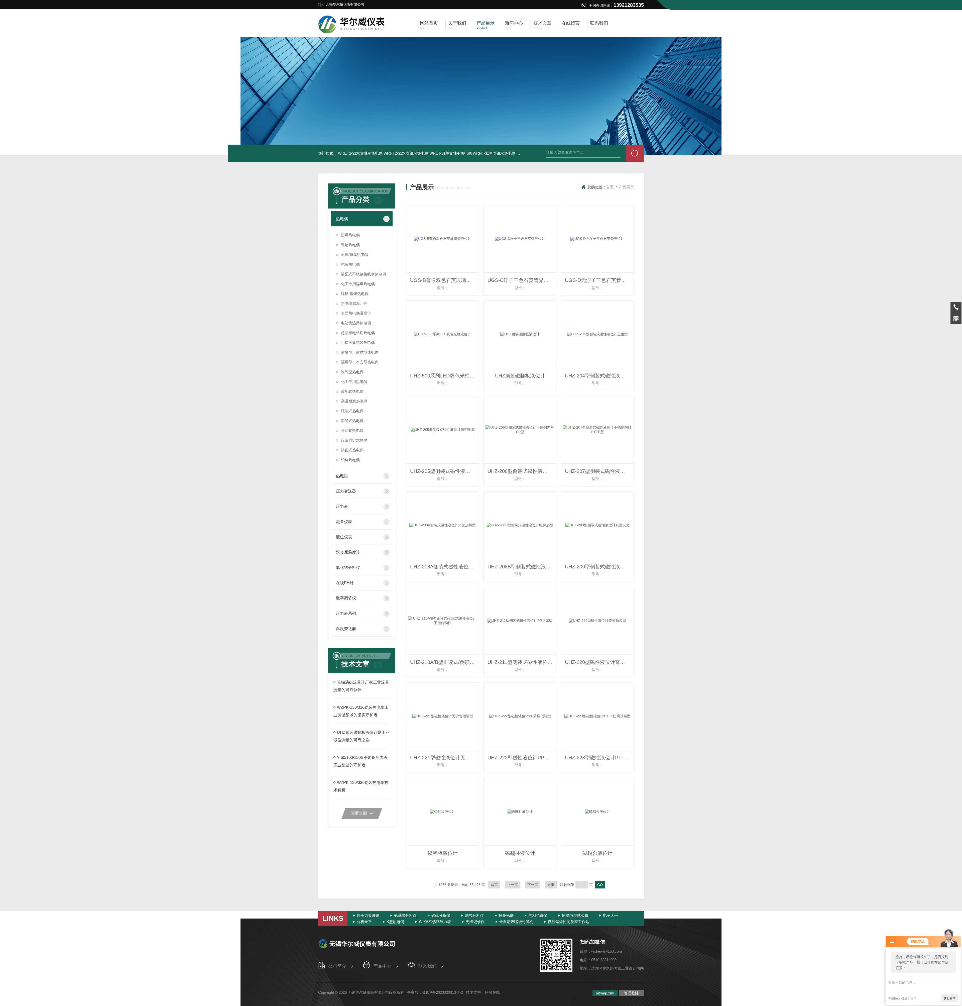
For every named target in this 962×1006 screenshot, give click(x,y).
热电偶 (342, 219)
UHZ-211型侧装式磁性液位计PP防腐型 (522, 662)
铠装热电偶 (350, 264)
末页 (550, 885)
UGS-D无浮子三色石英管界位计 (599, 280)
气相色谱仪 (537, 915)
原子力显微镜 (368, 915)
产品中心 (382, 966)
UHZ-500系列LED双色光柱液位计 (444, 375)
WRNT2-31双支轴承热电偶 (406, 153)
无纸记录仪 (475, 922)
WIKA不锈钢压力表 (435, 922)
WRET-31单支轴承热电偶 (450, 153)
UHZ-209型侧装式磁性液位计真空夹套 (599, 566)
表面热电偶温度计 (356, 313)
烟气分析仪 (474, 915)
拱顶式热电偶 (352, 450)
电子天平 (610, 915)
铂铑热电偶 (350, 460)
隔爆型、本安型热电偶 (360, 362)
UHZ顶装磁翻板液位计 (520, 375)
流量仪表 (344, 522)
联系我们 (427, 966)
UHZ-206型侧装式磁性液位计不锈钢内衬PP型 (522, 471)
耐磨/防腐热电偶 (354, 254)
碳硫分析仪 (440, 915)
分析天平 (364, 922)
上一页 (512, 885)
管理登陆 (631, 993)
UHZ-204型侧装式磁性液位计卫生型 (599, 375)
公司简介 (337, 966)
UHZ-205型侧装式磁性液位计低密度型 (444, 471)
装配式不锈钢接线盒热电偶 (363, 274)
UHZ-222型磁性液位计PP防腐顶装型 (522, 757)
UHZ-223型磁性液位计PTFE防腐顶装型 (599, 757)
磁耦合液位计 (597, 853)
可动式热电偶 (352, 430)
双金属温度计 (348, 552)
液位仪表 (344, 537)
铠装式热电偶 (352, 411)
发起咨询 (949, 998)
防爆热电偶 (350, 235)
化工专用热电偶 (354, 381)
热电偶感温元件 (354, 303)
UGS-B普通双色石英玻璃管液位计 (444, 280)
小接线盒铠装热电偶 (358, 342)
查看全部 (359, 813)
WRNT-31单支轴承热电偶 (494, 153)
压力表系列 (346, 613)
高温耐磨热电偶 (354, 401)
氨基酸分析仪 (405, 915)
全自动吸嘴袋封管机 (516, 922)
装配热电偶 (350, 245)
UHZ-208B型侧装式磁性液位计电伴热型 (522, 566)
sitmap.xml (605, 993)
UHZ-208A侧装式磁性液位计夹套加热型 (444, 566)
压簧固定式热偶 (354, 440)
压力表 (342, 506)
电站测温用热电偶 (356, 323)
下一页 (532, 885)
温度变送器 (346, 629)
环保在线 (492, 992)
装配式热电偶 (352, 391)
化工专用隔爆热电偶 (358, 284)
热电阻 (342, 476)
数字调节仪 (346, 598)
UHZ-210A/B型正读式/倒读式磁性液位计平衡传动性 (444, 662)
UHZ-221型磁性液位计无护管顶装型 (444, 757)
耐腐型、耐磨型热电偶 (360, 352)
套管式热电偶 (352, 421)
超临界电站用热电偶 (358, 333)
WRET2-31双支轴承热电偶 (360, 153)
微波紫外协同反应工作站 (568, 922)
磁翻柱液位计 (520, 853)
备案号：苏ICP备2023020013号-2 (435, 992)
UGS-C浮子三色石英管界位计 (521, 280)
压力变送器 (346, 491)
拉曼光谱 (506, 915)
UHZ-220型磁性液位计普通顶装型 (599, 662)
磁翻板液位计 (443, 853)
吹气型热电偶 (352, 372)
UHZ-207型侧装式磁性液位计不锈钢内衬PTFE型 (599, 471)
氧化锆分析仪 (348, 567)
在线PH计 (345, 583)
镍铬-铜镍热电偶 (355, 293)
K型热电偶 (395, 922)
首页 (610, 187)
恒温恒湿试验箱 (575, 915)
